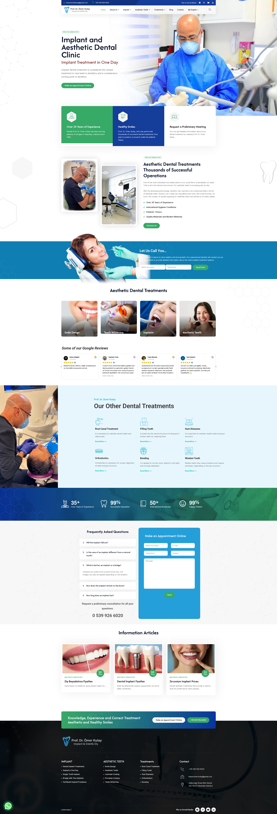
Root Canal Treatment (106, 428)
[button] (215, 366)
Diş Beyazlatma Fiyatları (79, 681)
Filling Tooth (146, 428)
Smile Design (72, 332)
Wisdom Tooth (192, 458)
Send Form (200, 267)
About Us (113, 10)
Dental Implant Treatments (73, 766)
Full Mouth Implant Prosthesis (74, 782)
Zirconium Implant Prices (184, 681)
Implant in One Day (70, 770)
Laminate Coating (112, 774)
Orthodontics (102, 458)
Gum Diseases (192, 428)
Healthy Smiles (126, 126)
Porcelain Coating (112, 778)
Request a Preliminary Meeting (188, 126)
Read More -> (100, 441)
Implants (148, 332)
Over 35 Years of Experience (83, 126)
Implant (126, 10)
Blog (171, 10)
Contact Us (152, 225)
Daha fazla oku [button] (108, 376)
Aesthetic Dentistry (74, 677)
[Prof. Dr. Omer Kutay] (77, 9)
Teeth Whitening (113, 332)
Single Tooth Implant (71, 774)
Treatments (158, 10)
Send (169, 594)
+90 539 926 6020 (198, 720)
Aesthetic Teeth (141, 10)
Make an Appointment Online (78, 85)
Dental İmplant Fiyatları (131, 681)
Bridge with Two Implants (73, 778)
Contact (180, 10)
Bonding (144, 458)
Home (103, 10)
